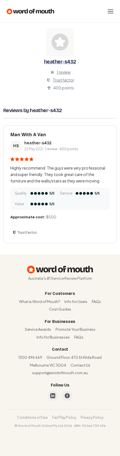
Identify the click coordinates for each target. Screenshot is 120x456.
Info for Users (75, 301)
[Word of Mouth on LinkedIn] (53, 396)
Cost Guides (60, 309)
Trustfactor (63, 79)
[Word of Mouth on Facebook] (67, 396)
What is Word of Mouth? (39, 301)
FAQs (96, 301)
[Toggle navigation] (110, 11)
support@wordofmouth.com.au (60, 373)
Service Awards (38, 329)
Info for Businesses (53, 337)
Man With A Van (28, 134)
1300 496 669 (30, 357)
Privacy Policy (92, 417)
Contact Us (80, 365)
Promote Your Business (75, 329)
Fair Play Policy (64, 417)
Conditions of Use (32, 417)
